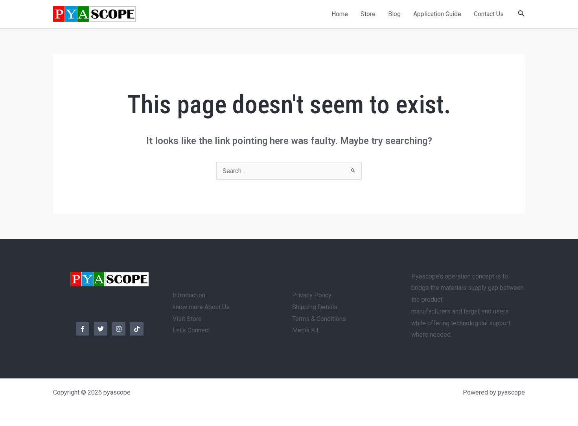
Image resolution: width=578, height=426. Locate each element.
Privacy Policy (311, 295)
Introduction (189, 295)
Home (339, 14)
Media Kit (305, 330)
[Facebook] (82, 329)
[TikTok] (137, 329)
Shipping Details (314, 307)
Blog (394, 14)
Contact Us (489, 14)
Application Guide (437, 14)
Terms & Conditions (319, 319)
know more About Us (201, 307)
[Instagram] (118, 329)
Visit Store (187, 319)
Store (368, 14)
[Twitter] (100, 329)
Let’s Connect (191, 330)
